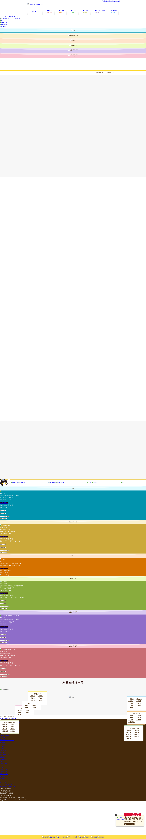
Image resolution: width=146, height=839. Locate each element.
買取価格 (2, 738)
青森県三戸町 (92, 473)
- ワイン (2, 757)
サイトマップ (4, 782)
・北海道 (130, 701)
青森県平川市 (93, 455)
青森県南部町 (63, 477)
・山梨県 (128, 734)
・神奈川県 (131, 722)
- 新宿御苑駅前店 (4, 735)
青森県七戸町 (52, 468)
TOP (91, 72)
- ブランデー (3, 759)
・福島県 (130, 707)
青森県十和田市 (86, 451)
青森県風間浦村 (106, 473)
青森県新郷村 (89, 477)
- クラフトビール (4, 769)
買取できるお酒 (4, 754)
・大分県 (12, 726)
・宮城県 (138, 705)
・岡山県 (19, 710)
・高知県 (33, 707)
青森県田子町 (38, 477)
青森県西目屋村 (106, 460)
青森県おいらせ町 (39, 473)
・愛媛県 (25, 707)
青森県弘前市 (72, 451)
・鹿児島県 (5, 731)
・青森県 (138, 701)
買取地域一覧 (99, 72)
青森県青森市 (46, 451)
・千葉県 (130, 720)
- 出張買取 (3, 748)
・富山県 (136, 730)
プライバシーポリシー (6, 784)
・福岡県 (4, 724)
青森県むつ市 (66, 455)
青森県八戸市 (59, 451)
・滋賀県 (40, 696)
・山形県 (130, 705)
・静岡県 (136, 736)
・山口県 (19, 714)
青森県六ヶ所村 (104, 468)
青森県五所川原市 (39, 455)
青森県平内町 (106, 455)
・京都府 (32, 698)
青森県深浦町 (92, 460)
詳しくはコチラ (44, 164)
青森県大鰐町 (51, 464)
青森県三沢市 (54, 455)
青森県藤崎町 (38, 464)
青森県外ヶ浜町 (64, 460)
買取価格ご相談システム (7, 740)
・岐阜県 (128, 736)
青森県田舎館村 (64, 464)
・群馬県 (130, 717)
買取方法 (2, 742)
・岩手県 (138, 703)
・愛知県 (128, 738)
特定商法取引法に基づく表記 (8, 786)
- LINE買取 (3, 750)
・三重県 (32, 696)
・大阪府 (40, 698)
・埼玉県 (138, 717)
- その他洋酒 (3, 772)
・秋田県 (130, 703)
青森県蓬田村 (51, 460)
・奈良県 (40, 700)
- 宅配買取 (3, 744)
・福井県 (136, 732)
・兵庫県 (32, 700)
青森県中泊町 (104, 464)
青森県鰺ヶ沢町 (79, 460)
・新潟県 (128, 730)
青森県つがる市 (80, 455)
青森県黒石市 (99, 451)
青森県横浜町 (91, 468)
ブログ (2, 780)
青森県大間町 (54, 473)
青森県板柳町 (78, 464)
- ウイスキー (3, 761)
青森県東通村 (66, 473)
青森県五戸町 (51, 477)
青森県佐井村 (79, 473)
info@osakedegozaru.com (8, 718)
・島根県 (27, 712)
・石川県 (128, 732)
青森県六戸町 (65, 468)
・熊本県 (4, 729)
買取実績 (2, 752)
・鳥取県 (19, 712)
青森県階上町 (76, 477)
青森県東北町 (78, 468)
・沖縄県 (12, 731)
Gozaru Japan (10, 800)
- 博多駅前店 (3, 733)
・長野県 (136, 734)
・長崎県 (4, 726)
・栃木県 (138, 715)
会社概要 (2, 776)
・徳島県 (33, 705)
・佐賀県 (12, 724)
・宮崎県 (12, 729)
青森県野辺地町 (39, 468)
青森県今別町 (38, 460)
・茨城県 (130, 715)
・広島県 (27, 710)
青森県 (36, 451)
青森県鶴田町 (91, 464)
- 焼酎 (1, 767)
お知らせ (2, 778)
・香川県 (25, 705)
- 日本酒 (2, 765)
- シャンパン (3, 763)
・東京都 (138, 720)
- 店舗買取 (3, 746)
